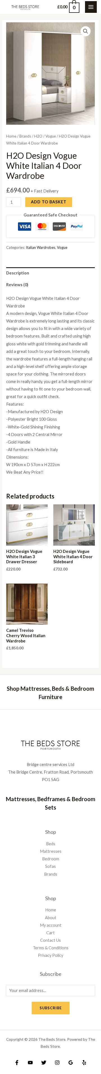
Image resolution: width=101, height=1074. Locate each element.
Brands (25, 136)
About (50, 917)
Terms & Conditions (50, 947)
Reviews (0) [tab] (17, 284)
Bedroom (50, 858)
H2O (38, 136)
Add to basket (48, 201)
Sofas (50, 866)
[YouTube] (30, 1062)
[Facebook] (16, 1062)
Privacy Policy (50, 955)
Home (11, 136)
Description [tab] (17, 273)
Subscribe (51, 1008)
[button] (86, 31)
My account (50, 925)
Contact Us (50, 940)
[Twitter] (43, 1062)
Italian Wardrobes (40, 247)
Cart (50, 932)
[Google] (70, 1062)
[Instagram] (57, 1062)
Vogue (50, 136)
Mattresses (50, 851)
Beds (50, 843)
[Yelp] (84, 1062)
